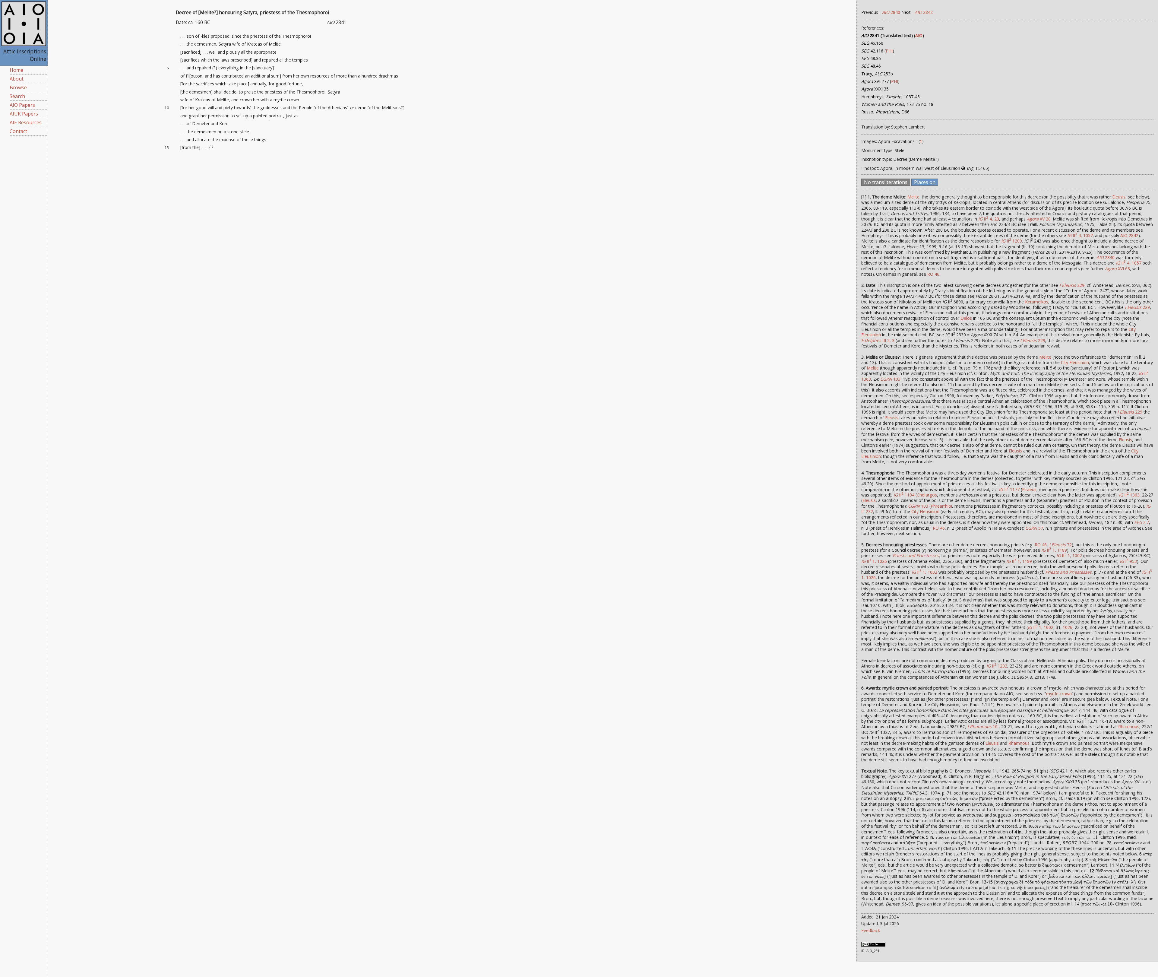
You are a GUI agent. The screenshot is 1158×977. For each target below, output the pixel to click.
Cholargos (927, 495)
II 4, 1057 (1080, 235)
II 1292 (996, 666)
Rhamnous (1128, 726)
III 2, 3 (877, 340)
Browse (18, 87)
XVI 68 (1117, 268)
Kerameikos (1036, 302)
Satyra (225, 44)
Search (17, 96)
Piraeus (1029, 489)
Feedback (870, 930)
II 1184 (904, 495)
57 (1034, 528)
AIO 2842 (1129, 235)
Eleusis (1118, 197)
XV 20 (1039, 219)
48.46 (871, 66)
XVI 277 (875, 81)
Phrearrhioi (941, 506)
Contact (18, 131)
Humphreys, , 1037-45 (890, 97)
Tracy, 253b (877, 74)
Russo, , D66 (885, 112)
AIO (918, 35)
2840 (891, 12)
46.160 (872, 43)
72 (1060, 544)
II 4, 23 (988, 219)
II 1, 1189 (1054, 550)
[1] (211, 146)
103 (890, 379)
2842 (924, 12)
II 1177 (1009, 489)
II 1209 (1011, 241)
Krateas (254, 44)
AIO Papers (22, 105)
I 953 (1128, 561)
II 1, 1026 (874, 561)
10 (982, 726)
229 (1071, 285)
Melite (275, 44)
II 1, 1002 (1069, 555)
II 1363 (1129, 495)
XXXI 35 (875, 89)
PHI (889, 51)
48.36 (871, 58)
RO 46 (933, 274)
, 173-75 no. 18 (897, 104)
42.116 (872, 51)
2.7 (1141, 522)
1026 (1067, 627)
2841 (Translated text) (887, 35)
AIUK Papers (24, 113)
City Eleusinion (1075, 362)
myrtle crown (1059, 693)
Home (16, 70)
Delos (966, 318)
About (17, 78)
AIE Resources (26, 122)
